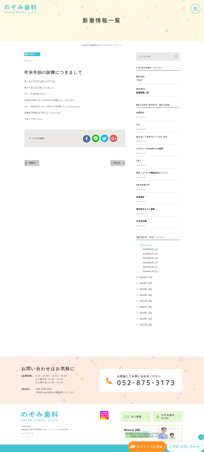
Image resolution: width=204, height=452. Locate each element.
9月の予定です (143, 185)
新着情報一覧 (94, 45)
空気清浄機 (141, 221)
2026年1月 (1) (150, 271)
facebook (86, 139)
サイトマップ (28, 433)
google (113, 138)
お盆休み (140, 112)
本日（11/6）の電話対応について (152, 173)
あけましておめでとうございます (151, 137)
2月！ (139, 161)
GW (138, 124)
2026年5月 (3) (150, 258)
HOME (85, 45)
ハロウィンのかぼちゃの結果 (149, 148)
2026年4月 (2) (150, 262)
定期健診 (140, 197)
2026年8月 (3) (150, 249)
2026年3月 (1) (150, 267)
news (31, 54)
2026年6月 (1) (150, 254)
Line (95, 138)
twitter (104, 138)
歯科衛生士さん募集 (145, 209)
